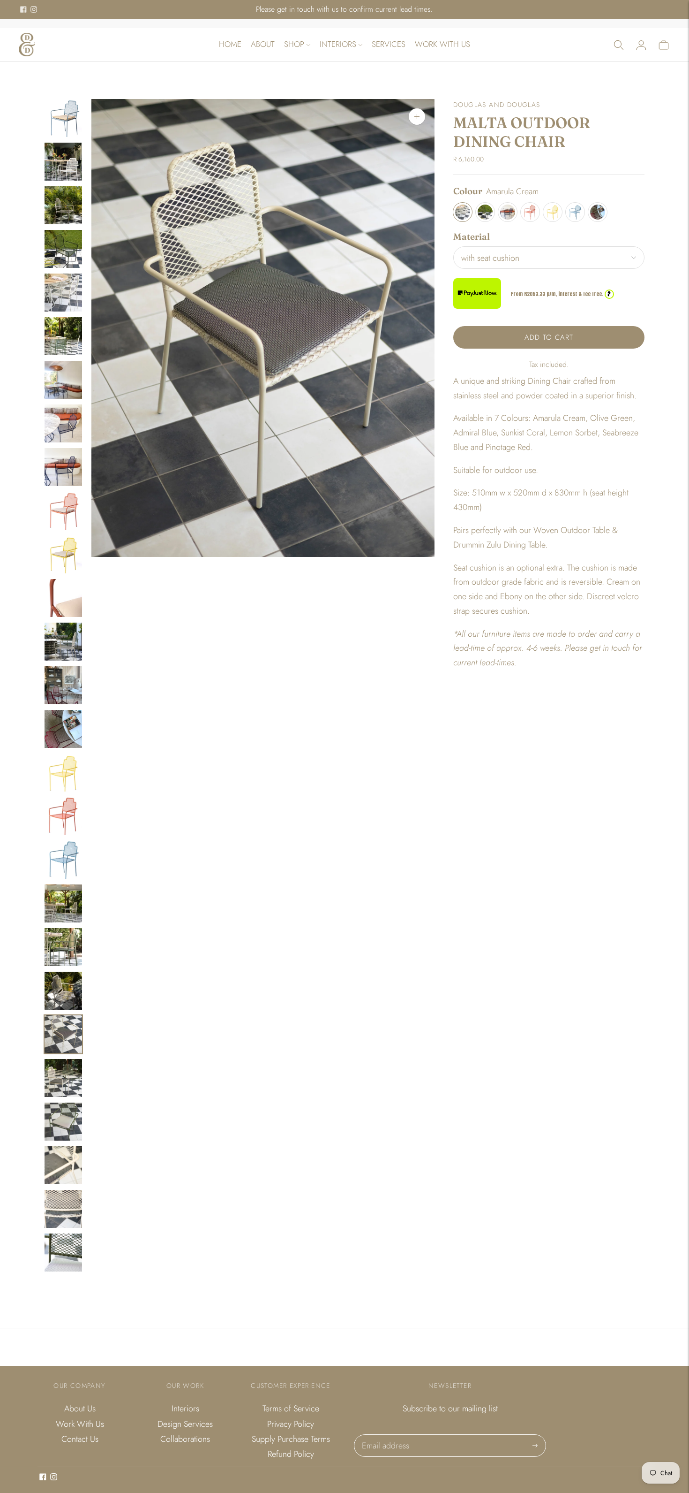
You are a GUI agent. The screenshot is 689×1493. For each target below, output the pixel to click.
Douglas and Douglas (496, 104)
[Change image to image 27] (63, 1253)
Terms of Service (290, 1408)
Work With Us (442, 44)
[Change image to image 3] (63, 205)
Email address (384, 1435)
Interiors (338, 44)
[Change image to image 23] (63, 1078)
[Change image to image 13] (63, 642)
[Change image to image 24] (63, 1122)
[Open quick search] (618, 44)
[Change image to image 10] (63, 511)
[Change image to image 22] (63, 1034)
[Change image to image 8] (63, 423)
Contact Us (79, 1439)
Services (388, 44)
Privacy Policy (290, 1424)
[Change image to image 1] (63, 118)
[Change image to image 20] (63, 947)
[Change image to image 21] (63, 991)
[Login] (641, 44)
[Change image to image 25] (63, 1165)
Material (471, 236)
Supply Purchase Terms (291, 1439)
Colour (467, 191)
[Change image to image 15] (63, 729)
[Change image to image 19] (63, 903)
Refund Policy (291, 1454)
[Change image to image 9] (63, 467)
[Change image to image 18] (63, 860)
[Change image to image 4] (63, 249)
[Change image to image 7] (63, 380)
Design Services (185, 1424)
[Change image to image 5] (63, 293)
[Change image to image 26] (63, 1209)
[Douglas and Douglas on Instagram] (33, 9)
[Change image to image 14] (63, 685)
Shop (294, 44)
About (263, 44)
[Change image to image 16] (63, 773)
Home (230, 44)
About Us (80, 1408)
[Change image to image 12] (63, 598)
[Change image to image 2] (63, 162)
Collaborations (185, 1439)
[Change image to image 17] (63, 816)
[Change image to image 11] (63, 554)
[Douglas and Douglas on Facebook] (23, 9)
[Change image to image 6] (63, 336)
